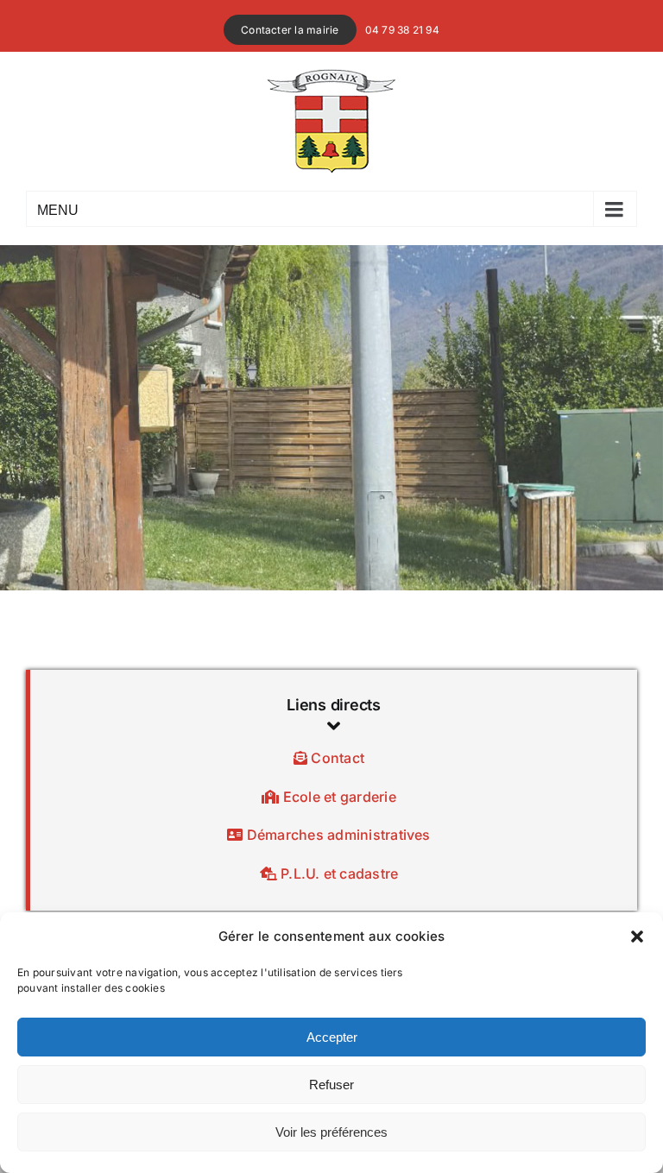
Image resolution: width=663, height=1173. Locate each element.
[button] (637, 936)
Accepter (331, 1037)
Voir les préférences (331, 1132)
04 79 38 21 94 (402, 29)
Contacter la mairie (290, 29)
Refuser (331, 1084)
